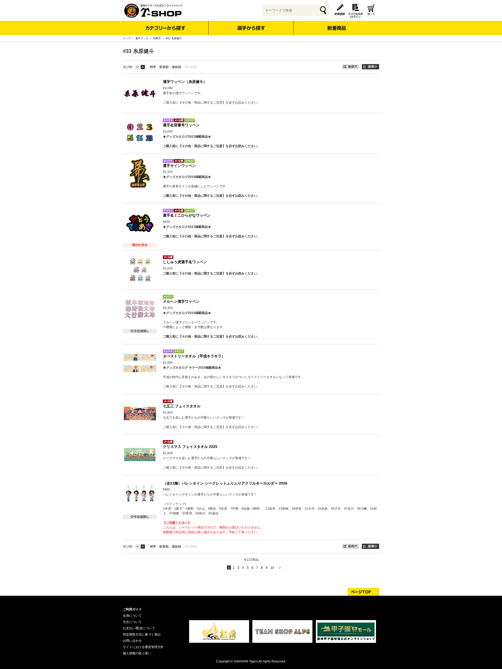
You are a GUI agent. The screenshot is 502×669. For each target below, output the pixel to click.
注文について (132, 622)
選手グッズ (142, 38)
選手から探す (251, 28)
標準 (153, 67)
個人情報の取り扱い (137, 653)
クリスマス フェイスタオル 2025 (190, 447)
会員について (132, 615)
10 (272, 568)
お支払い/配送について (139, 628)
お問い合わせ (132, 641)
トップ (127, 38)
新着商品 (336, 24)
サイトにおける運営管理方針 (143, 647)
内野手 (157, 38)
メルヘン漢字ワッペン (181, 301)
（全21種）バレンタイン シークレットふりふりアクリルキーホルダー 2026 (225, 483)
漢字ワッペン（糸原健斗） (185, 82)
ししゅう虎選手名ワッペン (185, 262)
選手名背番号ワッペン (181, 125)
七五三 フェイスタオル (182, 406)
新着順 (164, 67)
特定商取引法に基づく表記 (142, 634)
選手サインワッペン (179, 166)
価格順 (176, 67)
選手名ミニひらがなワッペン (186, 215)
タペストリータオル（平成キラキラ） (194, 356)
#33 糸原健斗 (174, 38)
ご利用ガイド (132, 609)
